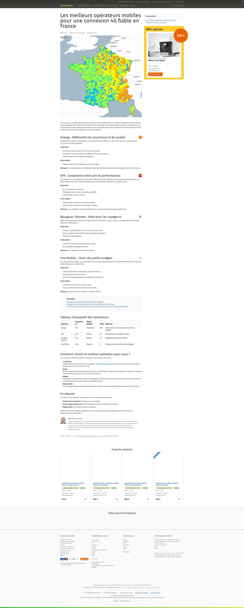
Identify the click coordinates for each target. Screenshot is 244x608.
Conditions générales (65, 539)
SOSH (124, 548)
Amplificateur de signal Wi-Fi (99, 550)
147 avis (155, 66)
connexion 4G (68, 123)
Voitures (94, 546)
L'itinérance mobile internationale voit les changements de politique (90, 304)
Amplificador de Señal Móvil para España (94, 587)
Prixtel (125, 546)
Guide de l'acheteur (160, 543)
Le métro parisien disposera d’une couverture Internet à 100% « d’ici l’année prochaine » (97, 306)
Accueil (62, 436)
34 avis (69, 490)
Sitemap (62, 555)
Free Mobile (126, 545)
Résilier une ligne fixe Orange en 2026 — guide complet (169, 553)
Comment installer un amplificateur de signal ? (167, 541)
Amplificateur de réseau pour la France (120, 585)
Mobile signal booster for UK (100, 585)
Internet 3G (95, 545)
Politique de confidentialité (67, 541)
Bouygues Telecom (113, 220)
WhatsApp (170, 2)
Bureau (94, 552)
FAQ (156, 546)
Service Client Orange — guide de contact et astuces (168, 556)
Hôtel (93, 553)
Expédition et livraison (66, 543)
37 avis (100, 490)
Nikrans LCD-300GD (156, 60)
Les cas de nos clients (160, 545)
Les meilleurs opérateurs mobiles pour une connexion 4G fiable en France (95, 436)
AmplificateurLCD (67, 6)
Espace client (180, 2)
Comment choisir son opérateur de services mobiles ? (84, 302)
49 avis (131, 490)
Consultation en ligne (158, 2)
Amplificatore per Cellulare (114, 587)
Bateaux (94, 548)
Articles (69, 436)
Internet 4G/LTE (96, 541)
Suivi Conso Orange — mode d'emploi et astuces (167, 555)
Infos (133, 6)
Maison (94, 555)
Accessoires (124, 6)
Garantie (62, 545)
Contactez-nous (64, 553)
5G (92, 543)
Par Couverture (112, 6)
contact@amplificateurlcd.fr (125, 2)
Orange (62, 143)
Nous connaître (64, 552)
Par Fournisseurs (84, 6)
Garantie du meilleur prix (67, 546)
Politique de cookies (65, 550)
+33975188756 (140, 2)
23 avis (162, 490)
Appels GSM (95, 539)
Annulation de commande (67, 548)
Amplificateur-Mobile (141, 593)
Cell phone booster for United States (141, 585)
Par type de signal (99, 6)
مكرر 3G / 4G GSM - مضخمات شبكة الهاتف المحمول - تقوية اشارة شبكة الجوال (142, 587)
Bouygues (125, 541)
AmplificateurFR (155, 593)
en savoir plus (154, 74)
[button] (242, 2)
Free (80, 262)
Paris (128, 552)
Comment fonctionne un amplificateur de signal (167, 539)
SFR (61, 179)
